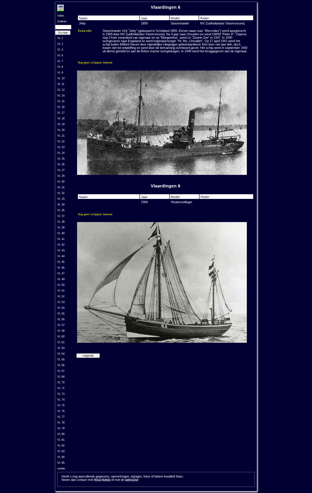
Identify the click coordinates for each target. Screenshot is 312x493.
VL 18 (61, 118)
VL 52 (61, 296)
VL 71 (61, 388)
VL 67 (61, 371)
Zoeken (61, 21)
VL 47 (61, 273)
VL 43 (61, 250)
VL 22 (61, 141)
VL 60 (61, 336)
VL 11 (60, 84)
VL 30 (61, 181)
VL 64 (61, 353)
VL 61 (61, 342)
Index (60, 15)
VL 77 (61, 416)
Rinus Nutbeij (102, 480)
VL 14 (61, 95)
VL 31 (61, 187)
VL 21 (61, 135)
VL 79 (61, 428)
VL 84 (61, 457)
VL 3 (60, 49)
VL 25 (61, 158)
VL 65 (61, 359)
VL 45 (61, 262)
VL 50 (61, 284)
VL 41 (61, 239)
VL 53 (61, 302)
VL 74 (61, 399)
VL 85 (61, 462)
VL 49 (61, 279)
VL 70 (61, 382)
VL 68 (61, 376)
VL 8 (60, 66)
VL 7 (60, 61)
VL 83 (61, 451)
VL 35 (61, 210)
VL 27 (61, 170)
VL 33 (61, 198)
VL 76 (61, 411)
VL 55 (61, 313)
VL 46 (61, 267)
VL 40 (61, 233)
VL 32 (61, 193)
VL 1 (60, 38)
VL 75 (61, 405)
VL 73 (61, 393)
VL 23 (61, 147)
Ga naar (63, 32)
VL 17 (61, 112)
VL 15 (61, 101)
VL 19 (61, 124)
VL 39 (61, 227)
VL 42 (61, 244)
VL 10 (61, 78)
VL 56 (61, 319)
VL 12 (61, 89)
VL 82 (61, 445)
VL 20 (61, 130)
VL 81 (61, 439)
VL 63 (61, 348)
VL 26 (61, 164)
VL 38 (61, 221)
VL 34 (61, 204)
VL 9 (60, 72)
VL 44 (61, 256)
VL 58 (61, 330)
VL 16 (61, 107)
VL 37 (61, 216)
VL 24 (61, 152)
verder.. (61, 468)
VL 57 (61, 325)
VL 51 (61, 290)
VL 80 (61, 434)
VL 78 (61, 422)
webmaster (131, 480)
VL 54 (61, 307)
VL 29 (61, 175)
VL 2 (60, 43)
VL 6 (60, 55)
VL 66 (61, 365)
